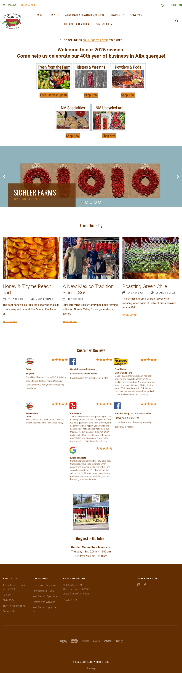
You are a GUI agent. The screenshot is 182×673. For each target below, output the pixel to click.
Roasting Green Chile (144, 286)
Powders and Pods (43, 590)
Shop (52, 14)
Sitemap (91, 668)
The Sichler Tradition (76, 24)
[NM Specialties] (73, 138)
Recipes (116, 14)
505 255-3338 (28, 5)
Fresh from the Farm (44, 585)
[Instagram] (138, 585)
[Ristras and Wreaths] (91, 95)
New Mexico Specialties (46, 596)
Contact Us (103, 24)
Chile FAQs (136, 14)
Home (39, 14)
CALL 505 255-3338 (95, 40)
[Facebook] (145, 585)
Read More (10, 321)
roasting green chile (28, 199)
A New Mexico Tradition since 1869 (85, 14)
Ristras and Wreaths (44, 602)
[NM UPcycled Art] (109, 138)
